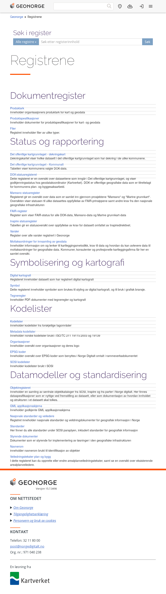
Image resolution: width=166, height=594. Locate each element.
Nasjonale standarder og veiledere (32, 416)
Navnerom (16, 446)
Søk (147, 42)
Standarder (17, 426)
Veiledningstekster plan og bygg (30, 456)
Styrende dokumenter (24, 436)
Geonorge (16, 16)
